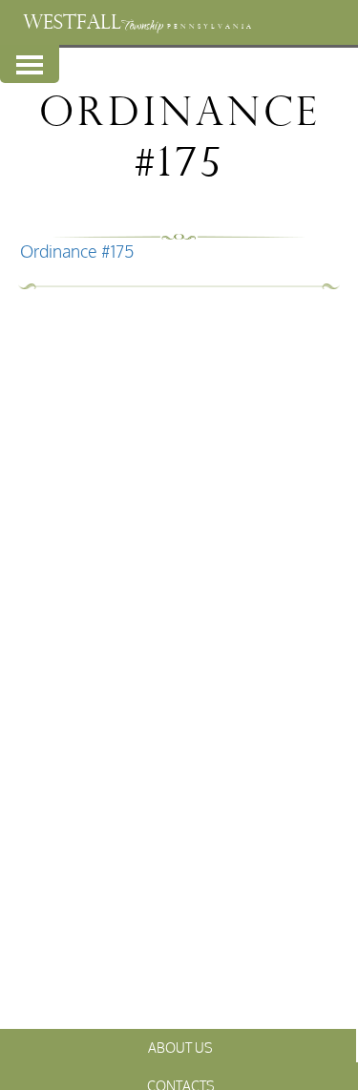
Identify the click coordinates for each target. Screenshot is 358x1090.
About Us (180, 1047)
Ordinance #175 (77, 251)
